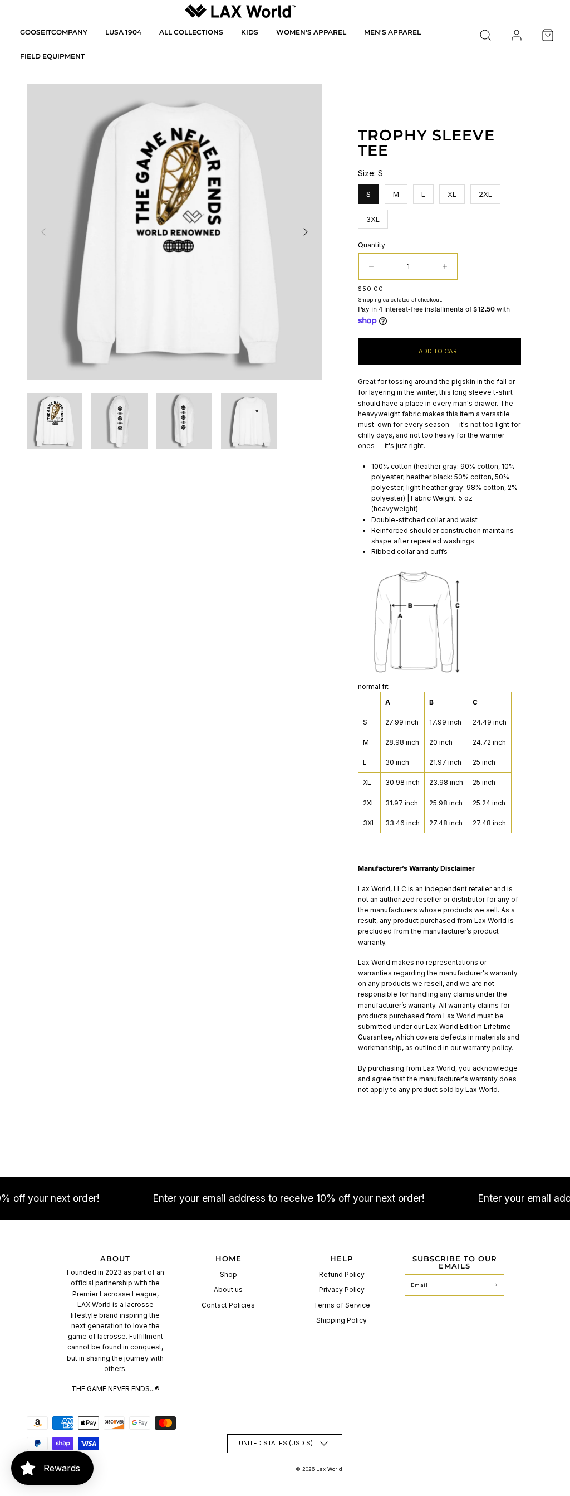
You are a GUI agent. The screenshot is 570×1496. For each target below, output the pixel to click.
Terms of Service (341, 1305)
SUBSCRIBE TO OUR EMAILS (454, 1262)
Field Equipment (52, 56)
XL (452, 191)
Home (228, 1258)
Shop (228, 1274)
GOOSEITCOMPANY (53, 32)
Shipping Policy (341, 1320)
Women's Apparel (311, 32)
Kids (249, 32)
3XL (373, 217)
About (115, 1258)
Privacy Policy (342, 1289)
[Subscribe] (496, 1285)
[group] (54, 421)
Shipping (369, 300)
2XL (486, 191)
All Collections (191, 32)
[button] (485, 35)
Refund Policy (342, 1274)
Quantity (371, 245)
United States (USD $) (276, 1443)
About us (228, 1289)
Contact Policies (228, 1305)
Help (341, 1258)
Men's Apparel (392, 32)
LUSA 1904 (123, 32)
